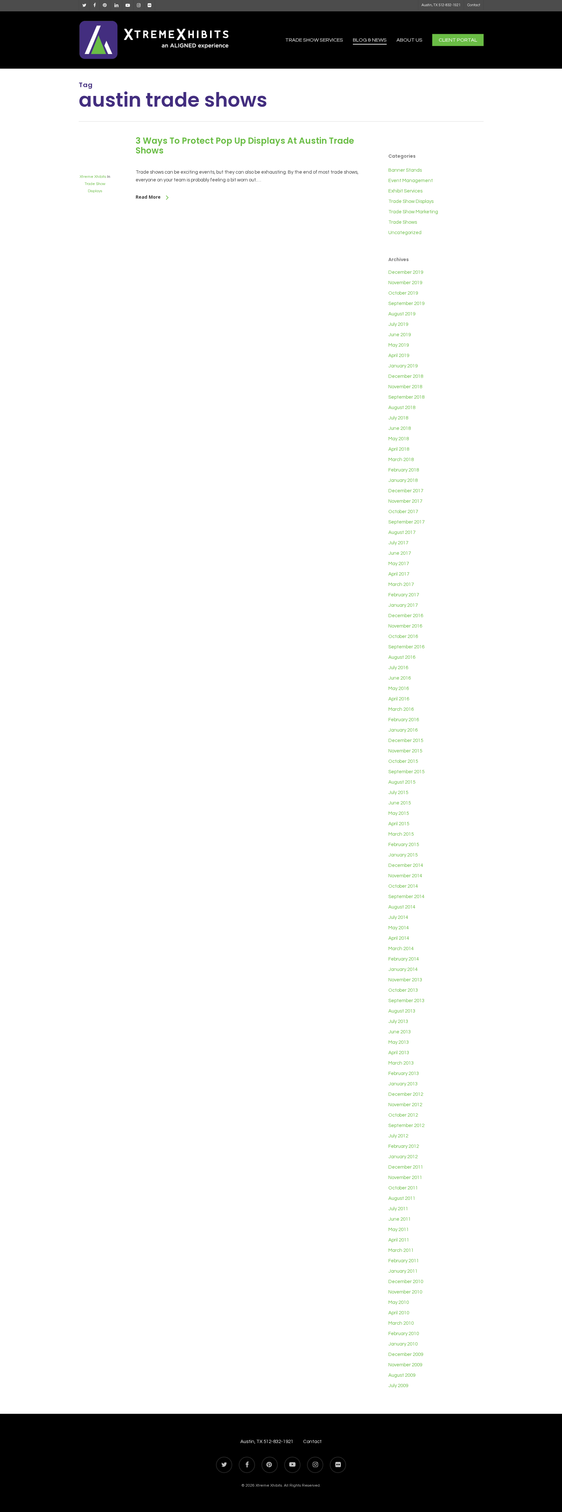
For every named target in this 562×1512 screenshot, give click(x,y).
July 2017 (398, 542)
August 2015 (401, 782)
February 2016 (403, 719)
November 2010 (405, 1292)
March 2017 (401, 584)
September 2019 (406, 303)
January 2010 (403, 1344)
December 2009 (405, 1354)
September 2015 (406, 771)
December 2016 (405, 615)
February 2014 (403, 959)
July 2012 (398, 1136)
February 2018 (403, 470)
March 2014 (401, 948)
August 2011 (401, 1198)
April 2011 (398, 1240)
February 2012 (403, 1146)
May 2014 (398, 927)
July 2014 (398, 917)
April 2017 (398, 574)
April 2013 (398, 1052)
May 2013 (398, 1042)
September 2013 (406, 1000)
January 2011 (403, 1271)
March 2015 (401, 834)
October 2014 (403, 886)
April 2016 (398, 698)
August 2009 (401, 1375)
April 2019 (398, 355)
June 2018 (399, 428)
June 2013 (399, 1031)
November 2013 (405, 979)
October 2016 (403, 636)
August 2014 (401, 907)
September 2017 (406, 522)
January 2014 (403, 969)
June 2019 (399, 334)
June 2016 (399, 678)
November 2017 (405, 501)
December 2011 (405, 1167)
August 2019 (401, 314)
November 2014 (405, 875)
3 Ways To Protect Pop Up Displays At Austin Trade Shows (245, 145)
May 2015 (398, 813)
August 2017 (401, 532)
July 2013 (398, 1021)
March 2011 (401, 1250)
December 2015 (405, 740)
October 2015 (403, 761)
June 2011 (399, 1219)
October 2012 (403, 1115)
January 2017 (403, 605)
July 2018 (398, 418)
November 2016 (405, 626)
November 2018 (405, 386)
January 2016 (403, 730)
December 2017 (405, 490)
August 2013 (401, 1011)
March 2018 (401, 459)
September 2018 (406, 397)
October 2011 (403, 1188)
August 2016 (401, 657)
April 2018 (398, 449)
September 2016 (406, 646)
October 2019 (403, 293)
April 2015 (398, 823)
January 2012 (403, 1156)
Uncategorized (404, 232)
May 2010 (398, 1302)
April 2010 (398, 1312)
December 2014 (405, 865)
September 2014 (406, 896)
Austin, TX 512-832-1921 (266, 1441)
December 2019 (405, 272)
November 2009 (405, 1364)
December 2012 (405, 1094)
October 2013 (403, 990)
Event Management (410, 180)
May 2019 (398, 345)
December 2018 (405, 376)
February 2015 (403, 844)
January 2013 (403, 1083)
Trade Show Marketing (413, 211)
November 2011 (405, 1177)
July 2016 (398, 667)
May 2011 (398, 1229)
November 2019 (405, 282)
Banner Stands (405, 170)
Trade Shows (402, 222)
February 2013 (403, 1073)
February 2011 (403, 1260)
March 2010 (401, 1323)
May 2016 (398, 688)
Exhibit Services (405, 191)
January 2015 (403, 855)
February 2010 (403, 1333)
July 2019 (398, 324)
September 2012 (406, 1125)
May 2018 (398, 438)
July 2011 (398, 1208)
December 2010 (405, 1281)
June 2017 (399, 553)
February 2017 (403, 594)
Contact (312, 1441)
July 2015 (398, 792)
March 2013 (401, 1063)
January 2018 (403, 480)
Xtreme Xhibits (93, 177)
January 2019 (403, 366)
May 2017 (398, 563)
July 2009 (398, 1385)
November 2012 (405, 1104)
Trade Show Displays (411, 201)
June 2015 (399, 803)
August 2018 (401, 407)
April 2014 (398, 938)
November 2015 (405, 751)
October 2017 (403, 511)
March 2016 (401, 709)
